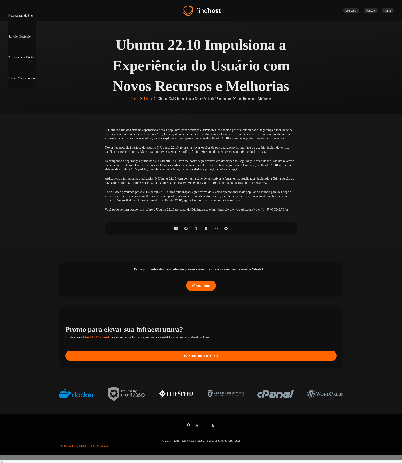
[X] (197, 425)
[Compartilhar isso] (186, 228)
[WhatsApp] (213, 425)
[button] (201, 457)
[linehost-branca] (201, 10)
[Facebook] (188, 425)
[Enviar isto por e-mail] (176, 228)
